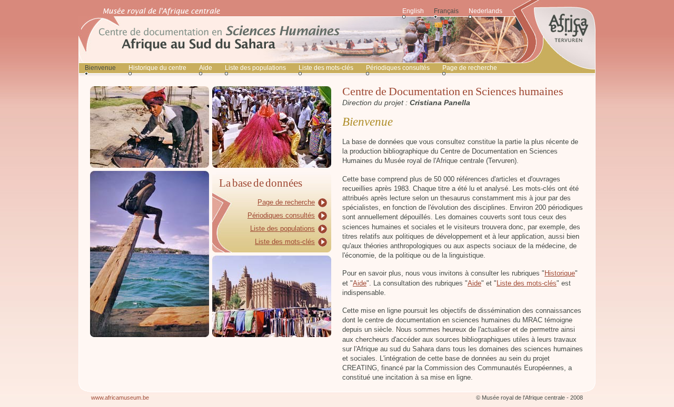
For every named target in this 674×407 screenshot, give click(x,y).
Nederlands (485, 11)
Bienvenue (100, 68)
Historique (559, 273)
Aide (205, 68)
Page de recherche (469, 68)
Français (446, 11)
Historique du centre (157, 68)
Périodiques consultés (398, 68)
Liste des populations (255, 68)
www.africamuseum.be (120, 397)
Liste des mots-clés (326, 68)
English (413, 11)
